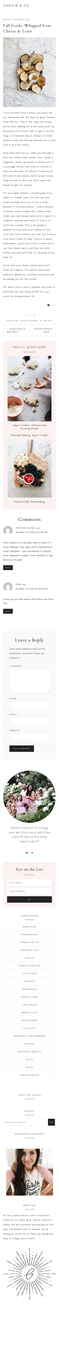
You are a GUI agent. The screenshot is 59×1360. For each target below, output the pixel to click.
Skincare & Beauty (29, 1052)
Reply (8, 568)
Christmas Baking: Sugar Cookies (29, 435)
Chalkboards (29, 934)
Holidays (29, 981)
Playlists (30, 1028)
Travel (29, 1067)
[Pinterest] (32, 852)
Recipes (7, 19)
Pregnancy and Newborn (29, 1036)
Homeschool (29, 989)
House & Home (29, 997)
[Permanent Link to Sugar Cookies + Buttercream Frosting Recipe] (29, 420)
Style (29, 1059)
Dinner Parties (29, 942)
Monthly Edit (29, 1012)
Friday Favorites (29, 966)
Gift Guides (29, 973)
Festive (29, 958)
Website (14, 730)
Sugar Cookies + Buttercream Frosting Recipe (29, 427)
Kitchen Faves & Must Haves (16, 330)
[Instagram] (27, 852)
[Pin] (34, 315)
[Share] (24, 315)
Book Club (29, 927)
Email (14, 714)
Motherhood (30, 1020)
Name (13, 698)
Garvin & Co (16, 5)
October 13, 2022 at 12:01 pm (32, 589)
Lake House (29, 1005)
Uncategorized (29, 1075)
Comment (15, 666)
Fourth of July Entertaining (29, 501)
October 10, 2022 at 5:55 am (31, 532)
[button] (53, 5)
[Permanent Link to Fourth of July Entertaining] (29, 497)
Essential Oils (29, 950)
